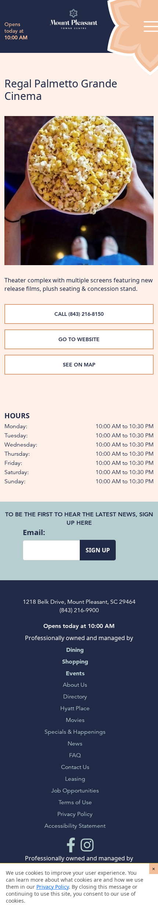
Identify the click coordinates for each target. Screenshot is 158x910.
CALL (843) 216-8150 (79, 314)
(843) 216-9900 (79, 610)
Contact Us (75, 767)
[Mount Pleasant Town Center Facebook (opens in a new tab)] (71, 845)
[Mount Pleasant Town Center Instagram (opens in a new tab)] (87, 845)
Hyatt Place (75, 708)
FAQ (75, 755)
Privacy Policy (75, 814)
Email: (34, 532)
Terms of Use (75, 802)
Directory (75, 696)
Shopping (75, 661)
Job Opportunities (75, 790)
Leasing (75, 779)
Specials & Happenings (74, 732)
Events (75, 673)
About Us (75, 685)
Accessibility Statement (74, 826)
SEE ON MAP (79, 364)
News (75, 743)
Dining (75, 649)
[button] (153, 868)
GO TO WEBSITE (79, 339)
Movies (75, 720)
